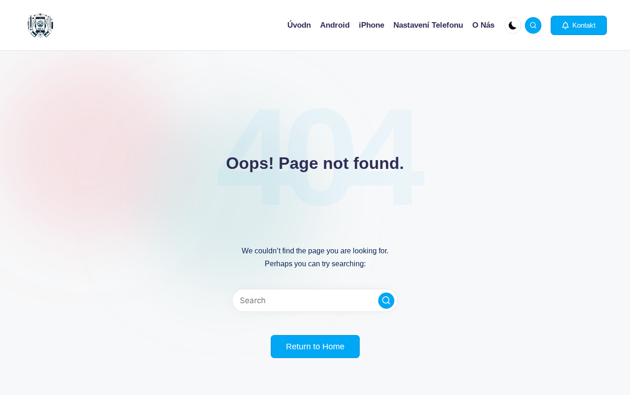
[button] (579, 25)
